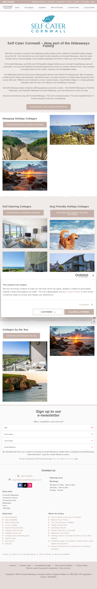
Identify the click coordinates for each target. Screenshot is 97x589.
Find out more (64, 568)
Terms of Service (69, 459)
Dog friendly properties (14, 528)
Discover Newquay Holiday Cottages (25, 125)
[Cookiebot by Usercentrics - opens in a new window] (77, 276)
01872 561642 (8, 2)
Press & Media (45, 554)
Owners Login (25, 565)
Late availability (11, 520)
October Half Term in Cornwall (63, 530)
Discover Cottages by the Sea (22, 336)
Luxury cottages (11, 525)
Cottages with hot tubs (14, 530)
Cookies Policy (73, 292)
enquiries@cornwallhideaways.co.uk (26, 480)
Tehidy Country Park (59, 525)
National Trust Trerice (59, 520)
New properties (11, 517)
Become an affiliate (62, 554)
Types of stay (10, 538)
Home (17, 7)
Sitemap (8, 544)
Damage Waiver (29, 554)
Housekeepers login (43, 565)
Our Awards (9, 541)
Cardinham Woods (58, 528)
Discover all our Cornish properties (48, 107)
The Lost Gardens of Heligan (62, 522)
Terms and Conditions (63, 565)
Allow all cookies (79, 312)
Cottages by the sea (13, 533)
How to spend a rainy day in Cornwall (66, 517)
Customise (84, 305)
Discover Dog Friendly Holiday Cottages (72, 213)
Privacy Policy (56, 459)
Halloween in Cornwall (60, 533)
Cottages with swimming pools (17, 536)
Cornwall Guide (73, 7)
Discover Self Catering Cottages (23, 213)
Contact (6, 554)
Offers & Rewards (12, 522)
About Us (15, 554)
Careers (12, 565)
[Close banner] (93, 275)
